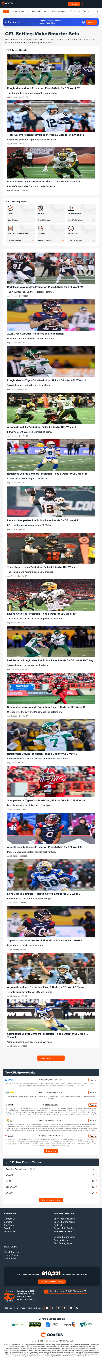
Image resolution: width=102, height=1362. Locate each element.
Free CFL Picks (44, 220)
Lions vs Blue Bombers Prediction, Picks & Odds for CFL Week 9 (43, 893)
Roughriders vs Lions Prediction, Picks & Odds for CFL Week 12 (43, 88)
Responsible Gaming (64, 1228)
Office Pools (10, 1258)
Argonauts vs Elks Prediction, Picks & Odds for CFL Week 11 (41, 427)
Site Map (8, 1308)
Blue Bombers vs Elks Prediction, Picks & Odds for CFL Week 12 (43, 181)
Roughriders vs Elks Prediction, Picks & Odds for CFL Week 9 (42, 753)
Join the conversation (51, 1200)
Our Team (9, 1225)
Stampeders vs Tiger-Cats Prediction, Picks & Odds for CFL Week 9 (46, 800)
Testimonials (10, 1231)
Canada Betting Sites (64, 1237)
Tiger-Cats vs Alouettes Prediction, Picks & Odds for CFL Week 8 (44, 940)
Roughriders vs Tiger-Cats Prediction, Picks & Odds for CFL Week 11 (46, 380)
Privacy (23, 1308)
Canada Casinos (62, 1240)
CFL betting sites (14, 240)
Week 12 (9, 1175)
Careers (8, 1222)
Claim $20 (91, 22)
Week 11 (9, 1193)
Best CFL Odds (13, 220)
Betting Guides (64, 1213)
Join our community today (52, 1281)
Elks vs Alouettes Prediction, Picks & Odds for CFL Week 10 (41, 613)
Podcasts (58, 1225)
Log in (87, 4)
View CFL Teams (44, 240)
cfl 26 (8, 1181)
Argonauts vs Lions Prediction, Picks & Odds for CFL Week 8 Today (45, 987)
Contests (10, 1246)
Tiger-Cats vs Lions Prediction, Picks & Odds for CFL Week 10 (42, 567)
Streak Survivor (12, 1252)
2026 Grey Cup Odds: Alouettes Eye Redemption (35, 333)
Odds (46, 11)
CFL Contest (74, 11)
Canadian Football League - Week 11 (22, 1169)
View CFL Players (75, 240)
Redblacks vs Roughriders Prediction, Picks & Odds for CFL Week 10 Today (50, 660)
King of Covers (11, 1255)
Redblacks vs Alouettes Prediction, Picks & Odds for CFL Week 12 (45, 287)
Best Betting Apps (63, 1243)
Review (93, 1080)
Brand (7, 1228)
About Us (10, 1213)
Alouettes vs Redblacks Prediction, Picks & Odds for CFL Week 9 (44, 847)
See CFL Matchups (75, 220)
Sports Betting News (64, 1222)
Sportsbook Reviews (64, 1218)
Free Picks (36, 11)
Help (16, 1308)
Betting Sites (63, 1231)
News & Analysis (59, 11)
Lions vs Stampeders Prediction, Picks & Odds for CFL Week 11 (43, 520)
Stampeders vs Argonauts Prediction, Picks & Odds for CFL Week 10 (46, 707)
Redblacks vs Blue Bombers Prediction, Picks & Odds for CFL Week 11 (47, 473)
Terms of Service (35, 1308)
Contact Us (9, 1218)
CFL (6, 11)
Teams (86, 11)
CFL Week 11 (11, 1187)
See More (51, 1151)
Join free (74, 4)
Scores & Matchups (20, 11)
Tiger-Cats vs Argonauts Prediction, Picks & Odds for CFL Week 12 (45, 134)
